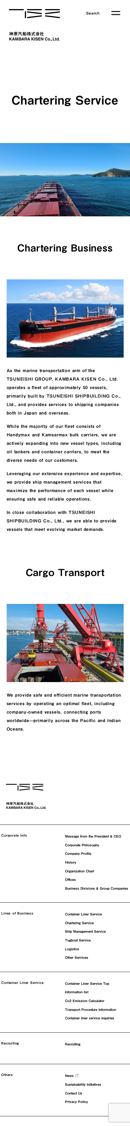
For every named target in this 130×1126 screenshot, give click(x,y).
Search (93, 13)
